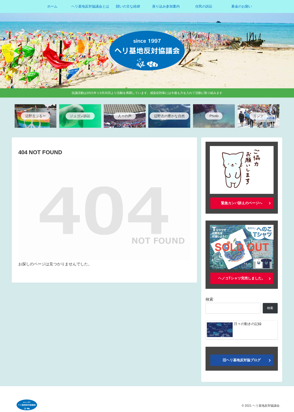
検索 (209, 299)
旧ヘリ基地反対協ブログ (242, 360)
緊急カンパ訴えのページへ (241, 203)
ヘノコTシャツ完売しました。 (241, 278)
